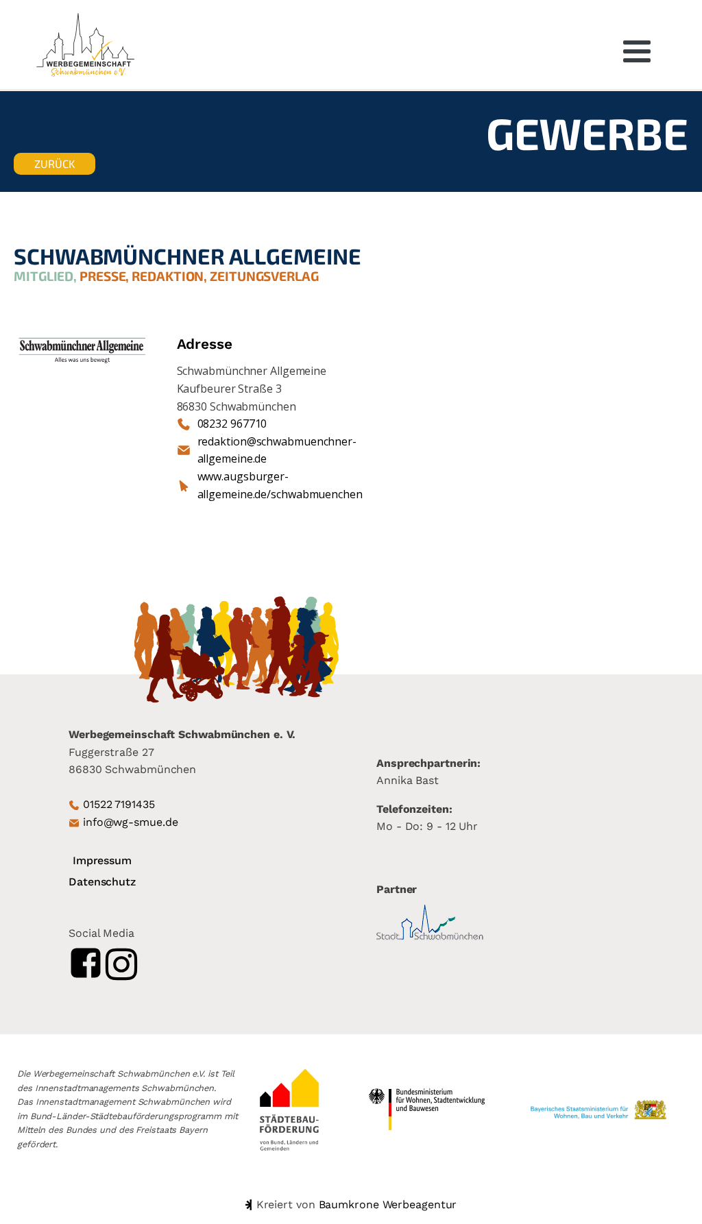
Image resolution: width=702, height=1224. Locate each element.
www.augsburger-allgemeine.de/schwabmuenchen (280, 485)
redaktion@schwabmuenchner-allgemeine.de (276, 450)
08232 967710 (232, 423)
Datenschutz (102, 881)
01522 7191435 (119, 804)
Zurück (54, 163)
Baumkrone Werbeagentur (388, 1204)
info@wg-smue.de (130, 822)
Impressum (102, 860)
